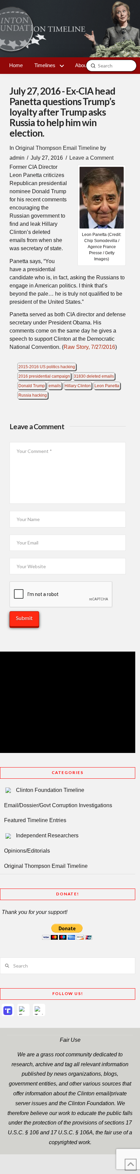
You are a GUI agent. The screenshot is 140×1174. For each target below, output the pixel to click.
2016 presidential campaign (44, 376)
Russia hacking (32, 395)
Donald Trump (31, 385)
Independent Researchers (47, 835)
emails (55, 385)
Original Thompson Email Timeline (57, 148)
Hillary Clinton (78, 385)
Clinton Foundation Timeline (50, 790)
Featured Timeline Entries (35, 820)
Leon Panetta (106, 385)
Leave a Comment (91, 158)
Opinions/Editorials (27, 851)
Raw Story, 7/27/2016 (89, 347)
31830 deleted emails (94, 376)
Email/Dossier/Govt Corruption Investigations (58, 805)
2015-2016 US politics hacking (46, 366)
